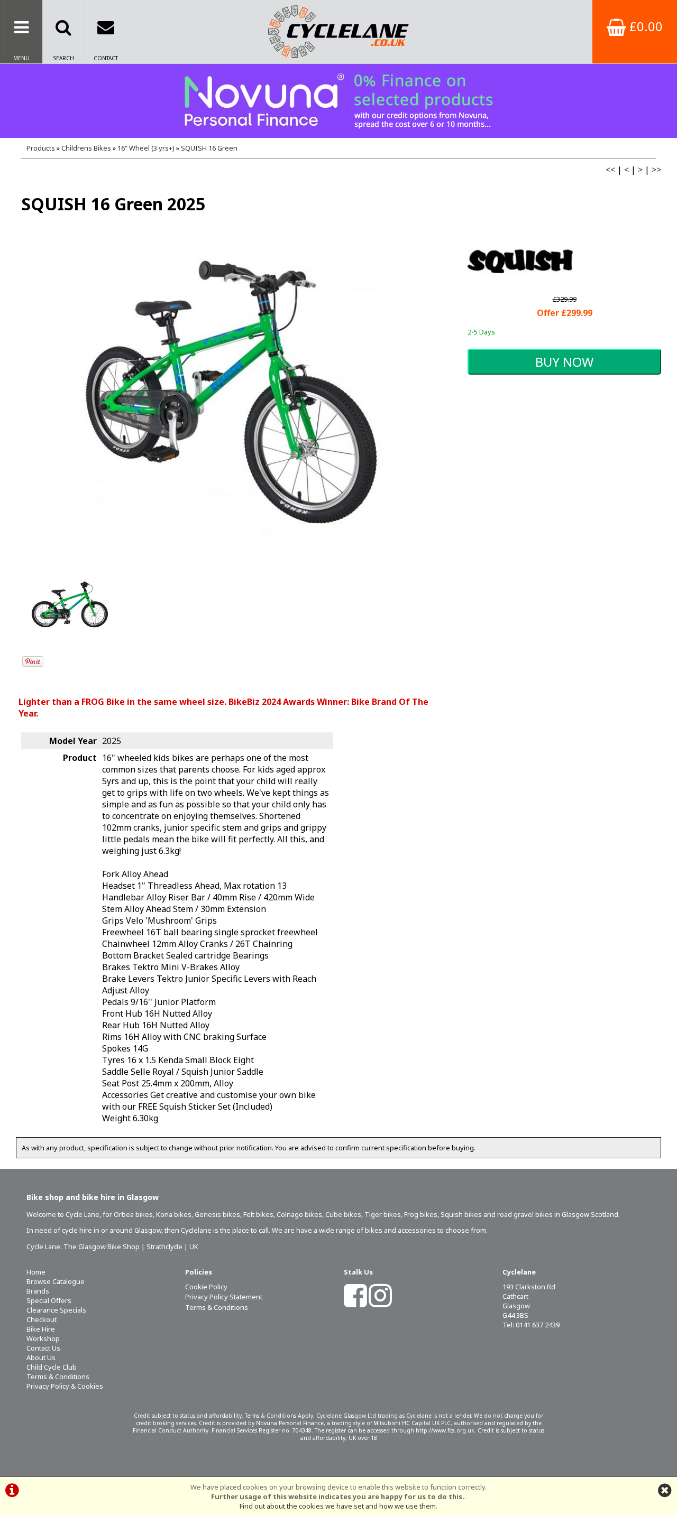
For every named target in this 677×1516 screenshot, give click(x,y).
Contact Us (43, 1348)
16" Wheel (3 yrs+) (146, 148)
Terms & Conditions (57, 1376)
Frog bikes (420, 1214)
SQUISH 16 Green (209, 148)
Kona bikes (173, 1214)
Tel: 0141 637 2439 (531, 1324)
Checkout (41, 1319)
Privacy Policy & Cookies (64, 1386)
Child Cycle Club (51, 1367)
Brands (37, 1291)
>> (656, 169)
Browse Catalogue (55, 1281)
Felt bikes (258, 1214)
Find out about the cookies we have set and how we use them (338, 1506)
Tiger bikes (382, 1214)
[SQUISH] (520, 287)
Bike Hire (40, 1329)
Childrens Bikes (86, 148)
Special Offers (48, 1300)
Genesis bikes (217, 1214)
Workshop (43, 1338)
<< (610, 169)
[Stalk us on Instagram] (380, 1302)
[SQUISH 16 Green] (231, 393)
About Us (41, 1357)
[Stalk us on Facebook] (355, 1302)
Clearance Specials (56, 1310)
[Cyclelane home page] (338, 31)
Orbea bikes (133, 1214)
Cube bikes (343, 1214)
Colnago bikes (299, 1214)
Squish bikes (461, 1214)
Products (40, 148)
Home (35, 1272)
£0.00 (644, 26)
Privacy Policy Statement (223, 1296)
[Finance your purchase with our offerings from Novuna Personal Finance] (338, 101)
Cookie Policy (206, 1286)
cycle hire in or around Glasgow (111, 1230)
